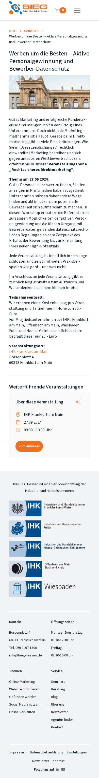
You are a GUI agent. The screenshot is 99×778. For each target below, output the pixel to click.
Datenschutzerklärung (46, 752)
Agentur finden (62, 719)
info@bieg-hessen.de (25, 655)
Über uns (57, 704)
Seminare (31, 30)
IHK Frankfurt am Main (28, 351)
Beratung (58, 689)
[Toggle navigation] (77, 10)
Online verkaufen (22, 712)
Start (13, 30)
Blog (54, 696)
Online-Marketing (22, 681)
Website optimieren (24, 689)
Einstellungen (77, 752)
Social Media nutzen (24, 704)
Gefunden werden (23, 696)
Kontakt (57, 727)
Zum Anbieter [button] (29, 446)
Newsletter (59, 712)
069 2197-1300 (26, 647)
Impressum (18, 752)
